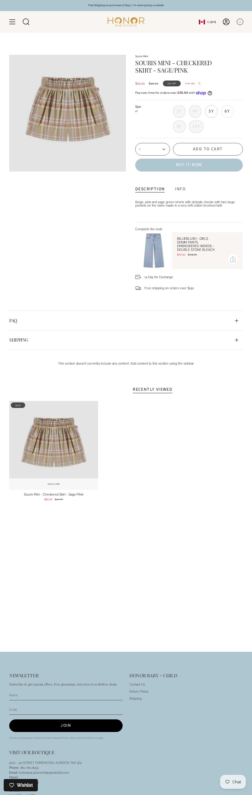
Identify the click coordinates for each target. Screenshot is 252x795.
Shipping (18, 340)
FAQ (13, 320)
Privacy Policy (68, 738)
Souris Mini (141, 56)
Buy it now (189, 165)
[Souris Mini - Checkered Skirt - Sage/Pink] (53, 445)
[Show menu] (12, 22)
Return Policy (138, 691)
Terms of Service (89, 738)
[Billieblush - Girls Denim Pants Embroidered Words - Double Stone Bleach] (153, 250)
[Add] (233, 259)
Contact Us (137, 684)
